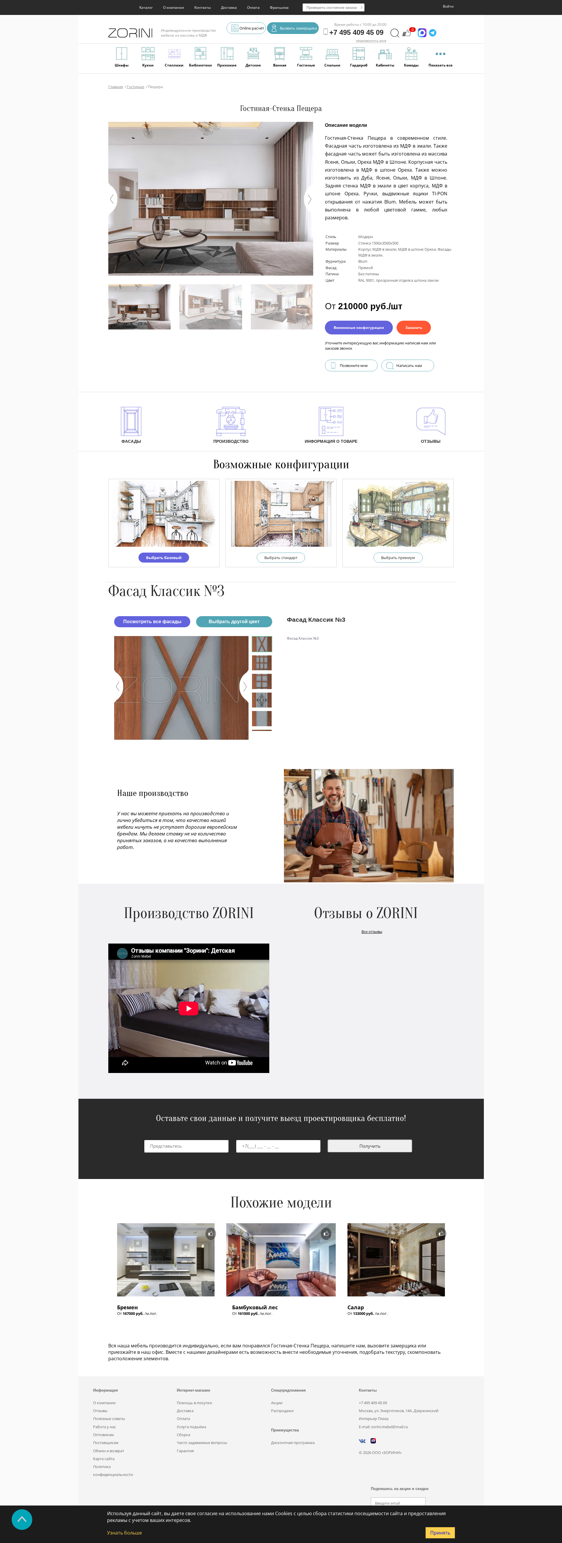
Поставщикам (106, 1442)
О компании (173, 7)
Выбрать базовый (163, 557)
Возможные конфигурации (359, 327)
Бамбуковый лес (255, 1307)
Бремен (127, 1307)
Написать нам (409, 365)
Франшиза (279, 7)
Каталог (146, 7)
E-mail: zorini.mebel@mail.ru (383, 1426)
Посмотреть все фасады (152, 621)
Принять (440, 1533)
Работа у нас (104, 1426)
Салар (355, 1307)
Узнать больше (124, 1533)
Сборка (183, 1434)
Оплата (253, 7)
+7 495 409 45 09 (373, 1402)
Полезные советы (109, 1418)
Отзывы (100, 1410)
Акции (276, 1402)
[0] (406, 36)
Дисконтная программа (293, 1442)
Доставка (229, 7)
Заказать (413, 327)
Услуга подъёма (191, 1426)
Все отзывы (371, 931)
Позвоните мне (354, 365)
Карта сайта (103, 1458)
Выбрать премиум (398, 557)
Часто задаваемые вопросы (202, 1442)
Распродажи (282, 1410)
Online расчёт (251, 28)
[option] (181, 688)
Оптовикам (103, 1434)
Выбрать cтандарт (280, 557)
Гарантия (185, 1450)
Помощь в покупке (194, 1402)
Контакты (202, 7)
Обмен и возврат (108, 1450)
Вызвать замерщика (298, 28)
